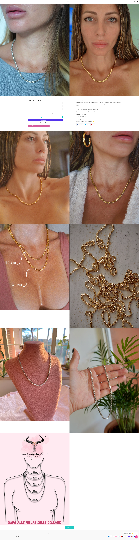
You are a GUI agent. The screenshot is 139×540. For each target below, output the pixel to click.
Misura (30, 103)
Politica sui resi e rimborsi (67, 533)
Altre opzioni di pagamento (45, 122)
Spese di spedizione (37, 113)
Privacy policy (89, 533)
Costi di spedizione (41, 533)
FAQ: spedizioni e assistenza (53, 533)
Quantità (30, 108)
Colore (30, 105)
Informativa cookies (98, 533)
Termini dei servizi (79, 533)
